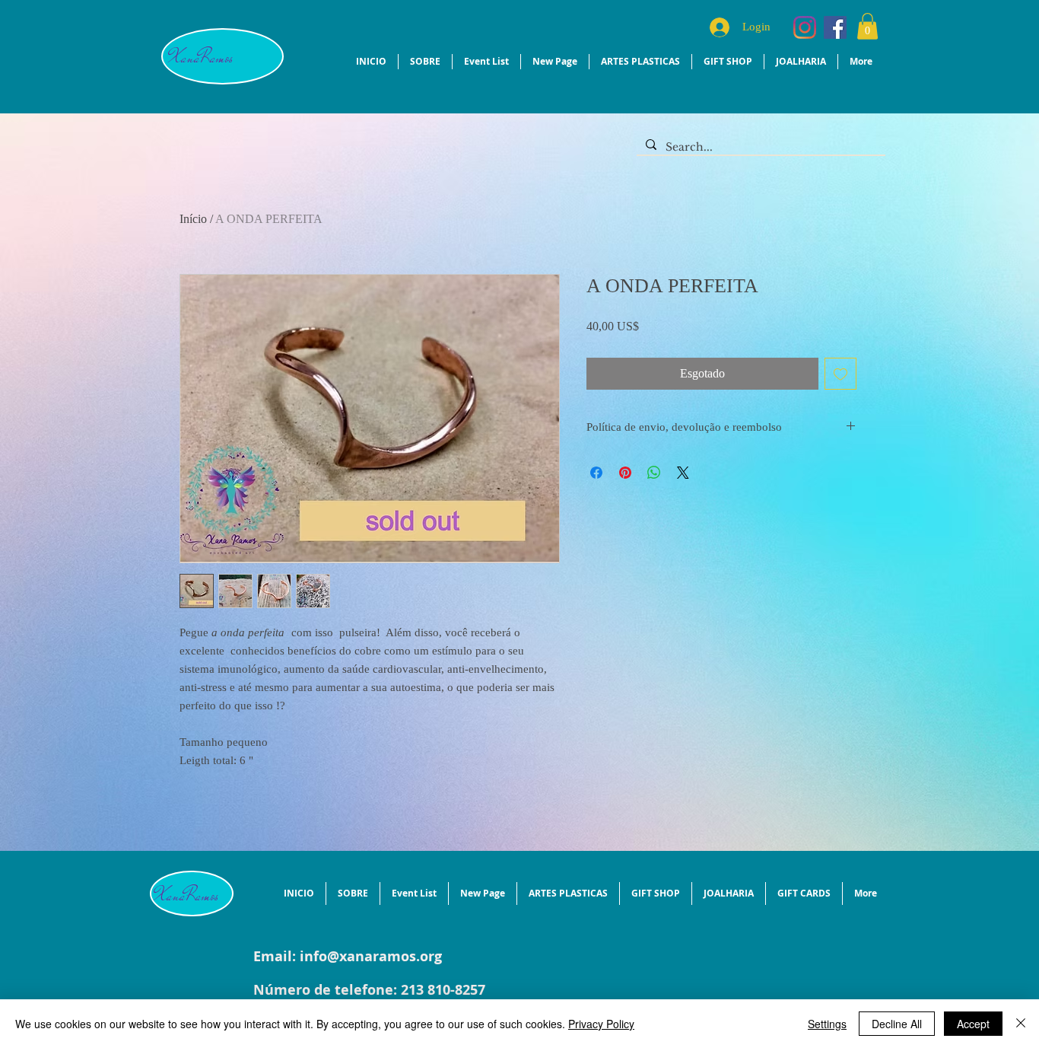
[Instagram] (804, 27)
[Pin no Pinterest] (625, 512)
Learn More (704, 365)
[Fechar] (1021, 1023)
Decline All (897, 1023)
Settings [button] (827, 1023)
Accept (973, 1023)
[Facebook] (835, 27)
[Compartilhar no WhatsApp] (654, 512)
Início (193, 218)
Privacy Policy (601, 1023)
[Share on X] (683, 512)
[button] (867, 26)
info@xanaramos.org (371, 956)
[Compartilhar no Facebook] (596, 512)
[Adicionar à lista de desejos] (840, 413)
